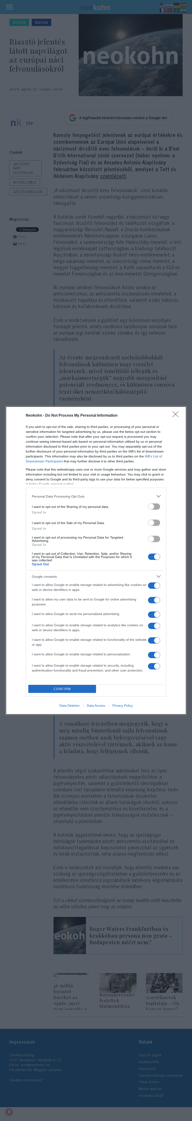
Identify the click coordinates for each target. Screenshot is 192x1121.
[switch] (154, 506)
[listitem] (96, 496)
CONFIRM (62, 689)
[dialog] (96, 560)
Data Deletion (69, 705)
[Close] (177, 415)
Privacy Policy (122, 705)
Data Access (96, 705)
